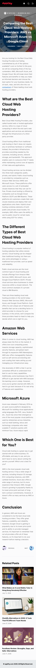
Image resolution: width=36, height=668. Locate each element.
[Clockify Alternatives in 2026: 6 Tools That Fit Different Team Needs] (18, 606)
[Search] (28, 3)
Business (19, 15)
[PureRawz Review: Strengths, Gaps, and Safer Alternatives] (18, 636)
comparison (6, 87)
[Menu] (33, 3)
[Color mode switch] (24, 3)
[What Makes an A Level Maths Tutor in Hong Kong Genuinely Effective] (18, 576)
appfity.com (9, 664)
